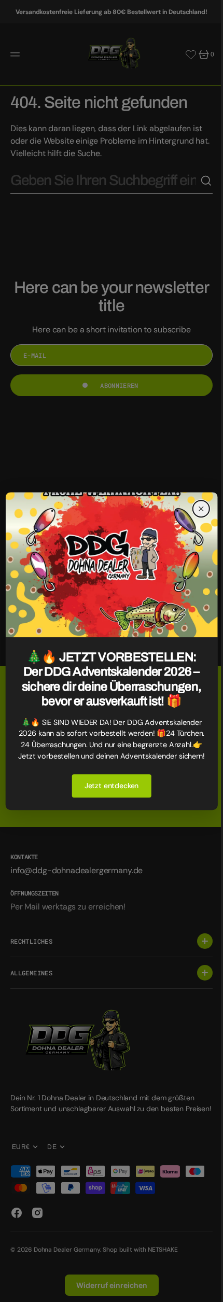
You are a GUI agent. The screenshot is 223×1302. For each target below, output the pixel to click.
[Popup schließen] (193, 495)
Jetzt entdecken (107, 798)
